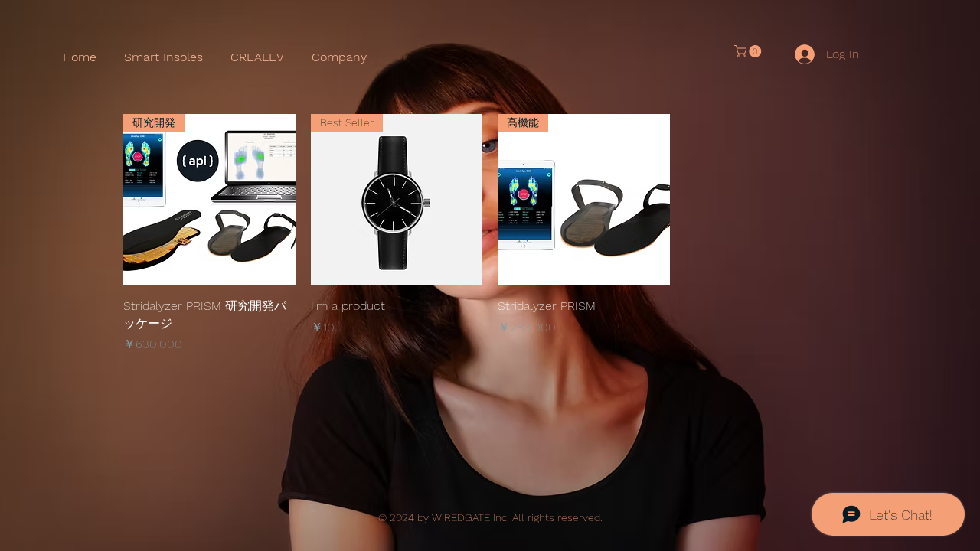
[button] (749, 51)
